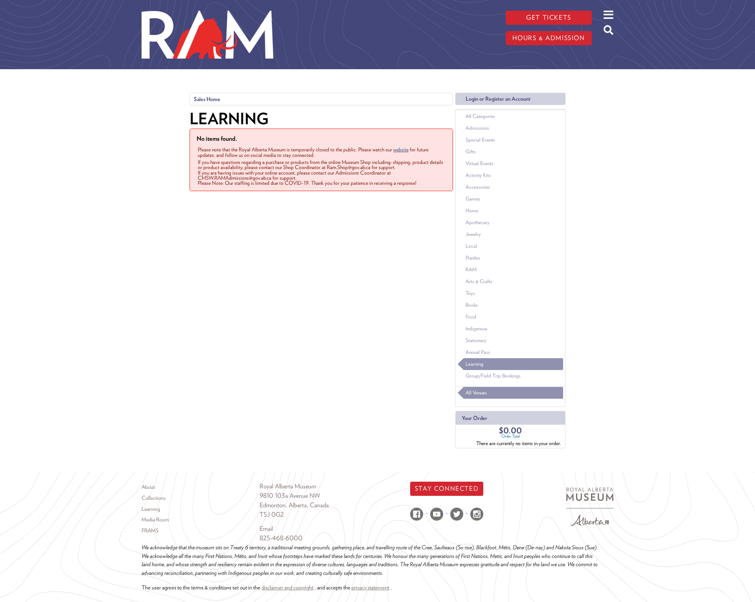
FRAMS (150, 530)
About (148, 487)
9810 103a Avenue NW (290, 495)
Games (473, 199)
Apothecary (478, 222)
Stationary (476, 340)
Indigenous (477, 328)
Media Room (155, 519)
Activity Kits (478, 175)
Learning (474, 364)
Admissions (477, 128)
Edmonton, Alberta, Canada (294, 505)
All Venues (476, 393)
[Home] (207, 6)
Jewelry (473, 234)
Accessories (478, 187)
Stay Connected (447, 488)
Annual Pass (478, 352)
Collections (154, 498)
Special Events (480, 140)
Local (471, 246)
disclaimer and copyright (287, 587)
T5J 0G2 (272, 514)
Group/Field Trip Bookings (493, 376)
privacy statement (370, 587)
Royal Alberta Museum (288, 486)
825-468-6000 (281, 538)
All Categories (480, 116)
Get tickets (548, 17)
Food (471, 317)
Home (472, 211)
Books (472, 305)
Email (266, 528)
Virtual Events (480, 163)
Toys (470, 293)
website (401, 149)
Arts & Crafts (479, 281)
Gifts (471, 152)
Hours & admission (548, 38)
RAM (471, 269)
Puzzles (473, 258)
